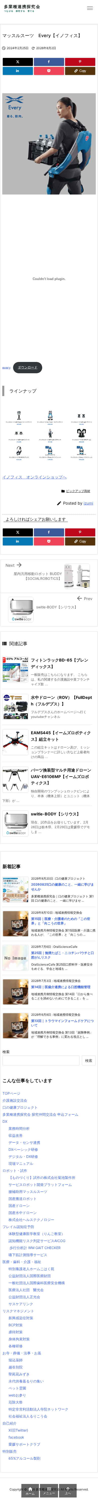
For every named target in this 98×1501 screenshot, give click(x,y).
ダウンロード (27, 367)
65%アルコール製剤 (24, 1458)
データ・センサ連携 (24, 1142)
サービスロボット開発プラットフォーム (40, 1184)
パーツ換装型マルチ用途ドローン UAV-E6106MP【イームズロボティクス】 (61, 776)
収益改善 (16, 1135)
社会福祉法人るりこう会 (28, 1416)
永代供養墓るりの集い (26, 1381)
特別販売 (10, 1451)
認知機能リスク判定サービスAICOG (37, 1241)
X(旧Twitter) (18, 1430)
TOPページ (11, 1093)
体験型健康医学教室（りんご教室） (37, 1234)
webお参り (17, 1395)
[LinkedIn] (18, 71)
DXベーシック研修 (23, 1149)
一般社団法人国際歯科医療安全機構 (37, 1283)
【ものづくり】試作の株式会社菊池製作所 (42, 1177)
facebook (16, 1437)
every (6, 367)
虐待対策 (16, 1332)
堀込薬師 (16, 1360)
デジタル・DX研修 (23, 1156)
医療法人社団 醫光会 (26, 1290)
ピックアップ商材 (78, 491)
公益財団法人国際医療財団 (30, 1276)
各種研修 (16, 1346)
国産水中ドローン (23, 1212)
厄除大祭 (16, 1402)
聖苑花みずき (19, 1374)
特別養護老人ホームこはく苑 (31, 1269)
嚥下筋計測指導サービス (28, 1255)
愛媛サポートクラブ (24, 1444)
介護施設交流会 (15, 1100)
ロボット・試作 (15, 1170)
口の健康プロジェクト (20, 1107)
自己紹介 (10, 1423)
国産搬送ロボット (23, 1198)
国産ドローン (19, 1205)
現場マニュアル (21, 1163)
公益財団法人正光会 (24, 1297)
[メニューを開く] (90, 8)
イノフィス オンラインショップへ (34, 477)
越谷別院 (16, 1367)
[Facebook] (49, 62)
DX (5, 1121)
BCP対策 (16, 1325)
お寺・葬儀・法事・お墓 (22, 1353)
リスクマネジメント (18, 1311)
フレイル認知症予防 (18, 1227)
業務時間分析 (19, 1128)
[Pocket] (49, 71)
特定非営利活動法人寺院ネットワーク (38, 1409)
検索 (6, 1052)
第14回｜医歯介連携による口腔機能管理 (60, 987)
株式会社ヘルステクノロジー (31, 1219)
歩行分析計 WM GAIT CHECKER (35, 1248)
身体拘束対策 (19, 1339)
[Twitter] (18, 62)
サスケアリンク (21, 1304)
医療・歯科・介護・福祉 (22, 1262)
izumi (88, 503)
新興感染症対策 (21, 1318)
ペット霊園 (17, 1388)
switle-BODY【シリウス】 (58, 813)
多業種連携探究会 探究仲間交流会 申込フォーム (40, 1114)
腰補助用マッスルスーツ (28, 1191)
